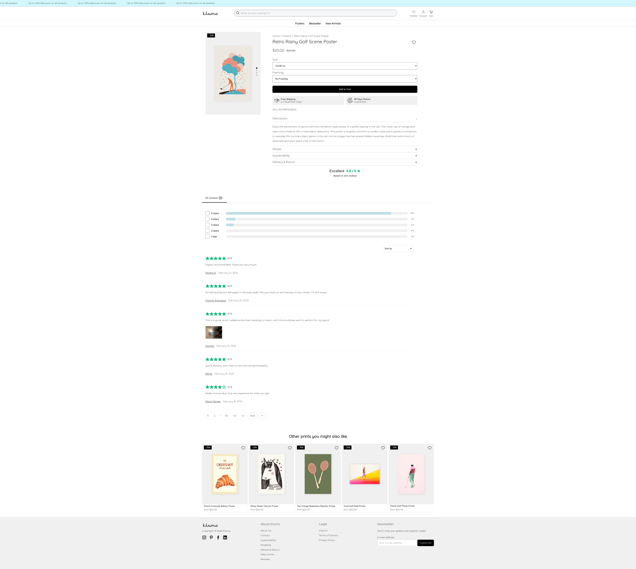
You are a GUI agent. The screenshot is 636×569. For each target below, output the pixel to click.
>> (262, 415)
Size (275, 59)
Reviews (265, 559)
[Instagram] (205, 537)
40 (234, 415)
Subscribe (425, 542)
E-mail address (385, 537)
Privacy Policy (327, 540)
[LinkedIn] (226, 537)
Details (276, 149)
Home (276, 35)
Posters (299, 23)
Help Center (267, 554)
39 (226, 415)
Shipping (266, 544)
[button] (256, 68)
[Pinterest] (212, 537)
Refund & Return (270, 549)
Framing (278, 72)
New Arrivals (333, 23)
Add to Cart (345, 89)
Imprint (323, 530)
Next (252, 415)
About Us (266, 530)
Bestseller (315, 23)
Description (280, 118)
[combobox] (315, 13)
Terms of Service (328, 535)
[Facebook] (219, 537)
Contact (265, 535)
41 (243, 415)
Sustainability (281, 155)
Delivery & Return (283, 162)
